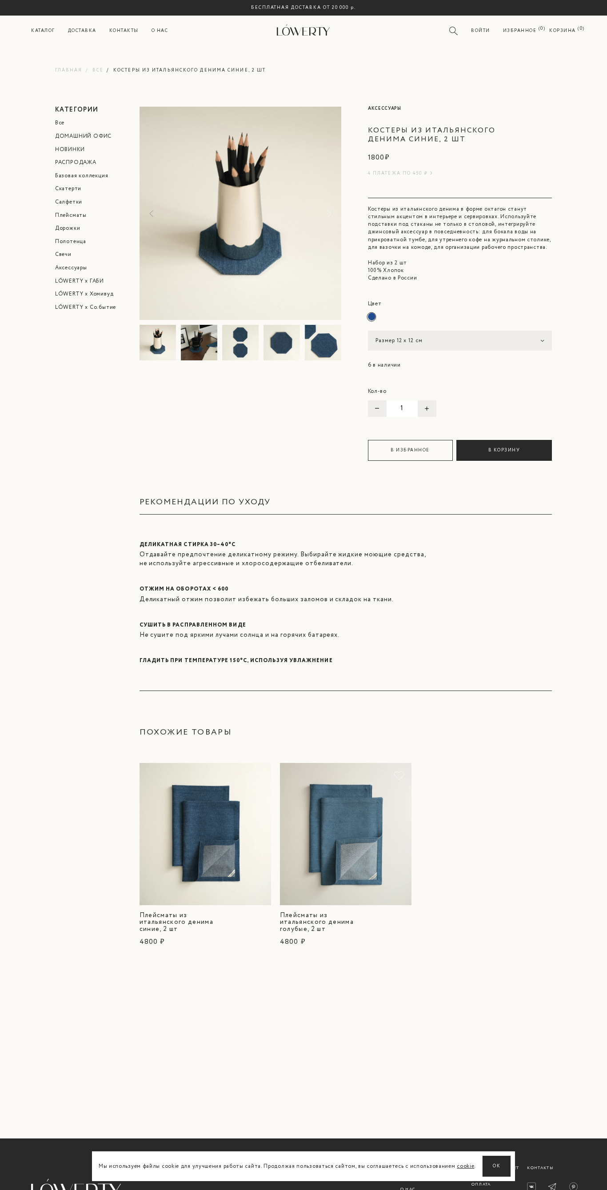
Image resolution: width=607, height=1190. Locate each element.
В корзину (504, 450)
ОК (496, 1166)
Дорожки (67, 228)
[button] (328, 213)
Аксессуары (71, 268)
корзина (562, 31)
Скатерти (68, 188)
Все (98, 70)
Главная (69, 70)
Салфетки (68, 202)
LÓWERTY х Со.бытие (85, 307)
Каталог (43, 31)
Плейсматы (71, 215)
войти (480, 31)
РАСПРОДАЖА (75, 162)
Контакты (124, 31)
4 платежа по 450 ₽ (398, 173)
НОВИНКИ (70, 149)
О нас (160, 31)
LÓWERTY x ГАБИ (79, 281)
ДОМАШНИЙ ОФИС (83, 136)
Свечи (63, 254)
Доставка (82, 31)
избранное (520, 31)
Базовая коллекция (81, 176)
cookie (465, 1166)
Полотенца (70, 241)
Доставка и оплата (487, 1181)
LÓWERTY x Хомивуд (84, 294)
